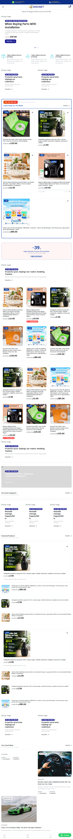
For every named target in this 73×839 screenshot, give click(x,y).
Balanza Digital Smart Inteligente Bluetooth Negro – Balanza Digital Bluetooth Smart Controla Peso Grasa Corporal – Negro (54, 183)
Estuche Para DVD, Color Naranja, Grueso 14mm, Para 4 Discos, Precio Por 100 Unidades (12, 351)
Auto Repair (43, 753)
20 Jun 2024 (4, 754)
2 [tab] (36, 47)
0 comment (16, 759)
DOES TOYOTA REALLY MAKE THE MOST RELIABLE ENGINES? (21, 828)
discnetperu (5, 759)
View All (65, 105)
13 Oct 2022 (41, 779)
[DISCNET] (36, 6)
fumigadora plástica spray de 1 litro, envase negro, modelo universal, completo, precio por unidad (53, 141)
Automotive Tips (7, 798)
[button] (64, 835)
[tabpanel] (36, 32)
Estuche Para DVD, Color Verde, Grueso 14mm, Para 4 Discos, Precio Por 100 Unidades (17, 140)
